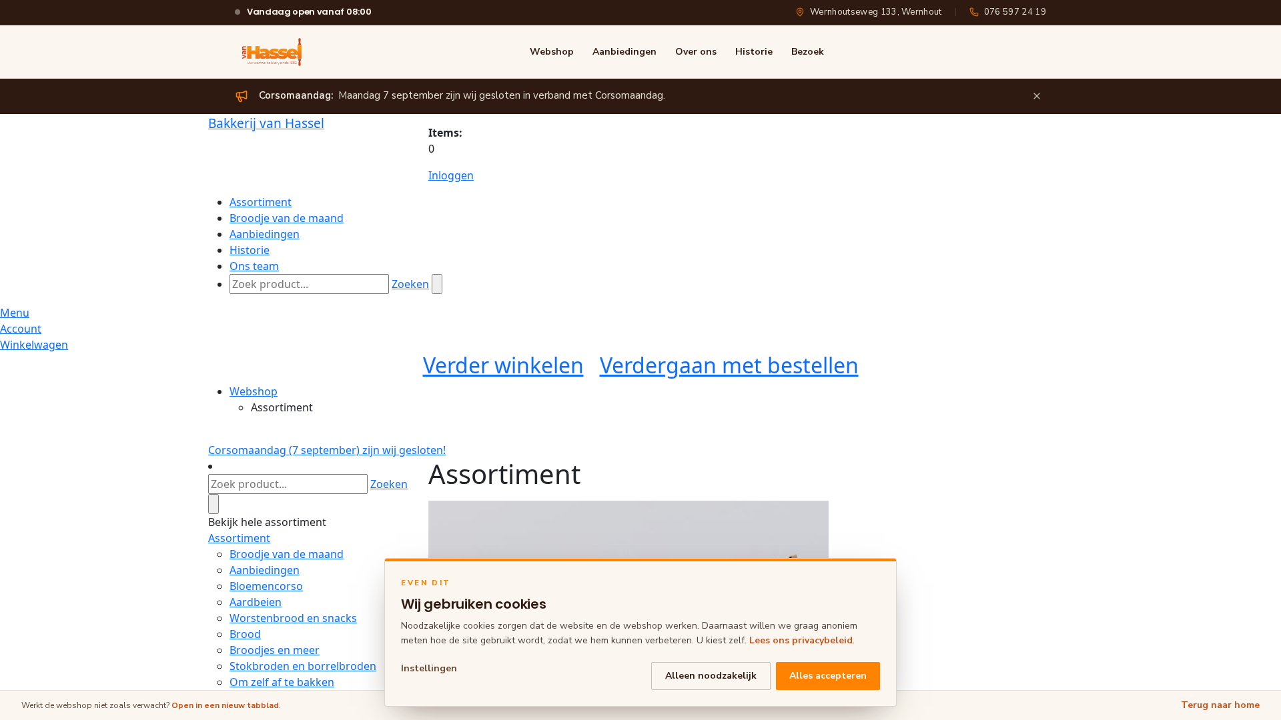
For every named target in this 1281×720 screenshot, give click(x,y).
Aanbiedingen (624, 51)
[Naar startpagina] (271, 52)
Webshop (552, 51)
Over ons (696, 51)
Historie (754, 51)
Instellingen (429, 668)
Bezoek (807, 51)
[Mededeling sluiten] (1036, 96)
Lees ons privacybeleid (801, 640)
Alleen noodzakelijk (711, 675)
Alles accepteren (828, 675)
